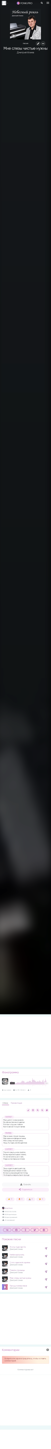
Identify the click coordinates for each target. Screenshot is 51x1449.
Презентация (16, 1103)
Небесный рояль (17, 1255)
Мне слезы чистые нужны (20, 1278)
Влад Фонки (8, 1208)
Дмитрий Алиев (25, 52)
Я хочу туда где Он (18, 1247)
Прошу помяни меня (18, 1286)
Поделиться (27, 1190)
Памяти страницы (17, 1270)
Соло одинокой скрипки (20, 1262)
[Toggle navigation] (48, 3)
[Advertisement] (25, 1041)
